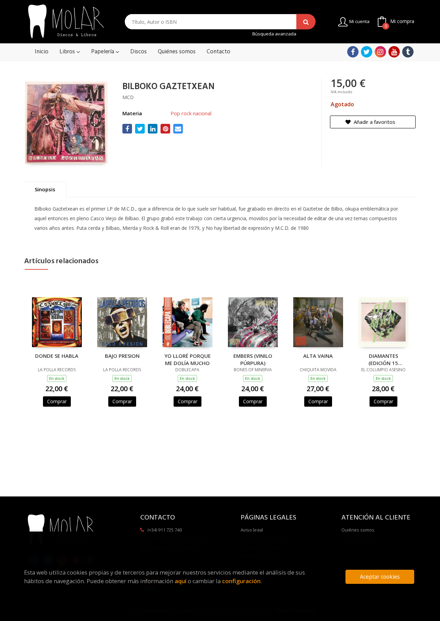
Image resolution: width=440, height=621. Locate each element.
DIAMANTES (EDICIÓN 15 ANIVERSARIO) (383, 359)
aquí (180, 581)
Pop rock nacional (190, 113)
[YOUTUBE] (394, 51)
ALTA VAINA (318, 355)
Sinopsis (45, 189)
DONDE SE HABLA (56, 355)
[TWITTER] (366, 51)
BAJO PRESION (122, 355)
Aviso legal (252, 530)
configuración (241, 581)
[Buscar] (306, 22)
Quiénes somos (357, 530)
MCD (128, 97)
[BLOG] (408, 51)
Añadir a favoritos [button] (373, 121)
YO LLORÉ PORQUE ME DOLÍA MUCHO (187, 359)
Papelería (103, 51)
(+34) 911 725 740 (164, 530)
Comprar (57, 401)
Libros (67, 51)
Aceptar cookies (380, 576)
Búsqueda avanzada (274, 34)
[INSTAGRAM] (380, 51)
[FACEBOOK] (353, 51)
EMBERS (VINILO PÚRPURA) (252, 359)
